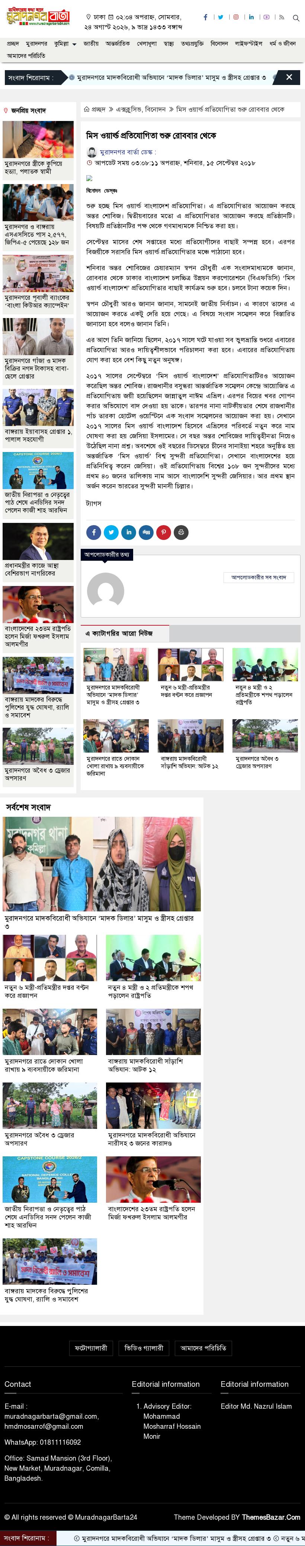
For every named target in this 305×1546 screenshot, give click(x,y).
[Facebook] (93, 532)
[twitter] (221, 17)
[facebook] (206, 17)
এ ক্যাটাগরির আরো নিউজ (119, 634)
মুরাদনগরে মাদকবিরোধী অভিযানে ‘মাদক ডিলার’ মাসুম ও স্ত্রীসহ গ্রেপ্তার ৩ (133, 77)
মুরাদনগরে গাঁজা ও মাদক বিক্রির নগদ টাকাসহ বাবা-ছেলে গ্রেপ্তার (37, 368)
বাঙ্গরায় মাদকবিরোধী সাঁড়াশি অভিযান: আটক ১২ (189, 762)
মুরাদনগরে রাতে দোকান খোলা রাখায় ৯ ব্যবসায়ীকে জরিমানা (115, 766)
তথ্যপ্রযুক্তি (192, 44)
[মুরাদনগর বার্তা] (38, 16)
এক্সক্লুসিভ (128, 109)
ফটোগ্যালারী (91, 1348)
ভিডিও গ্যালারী (144, 1348)
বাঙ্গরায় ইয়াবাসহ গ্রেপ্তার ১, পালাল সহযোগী (39, 435)
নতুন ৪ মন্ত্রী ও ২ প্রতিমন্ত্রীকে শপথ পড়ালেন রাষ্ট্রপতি (264, 695)
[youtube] (267, 17)
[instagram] (236, 17)
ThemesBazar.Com (271, 1517)
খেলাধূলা (147, 44)
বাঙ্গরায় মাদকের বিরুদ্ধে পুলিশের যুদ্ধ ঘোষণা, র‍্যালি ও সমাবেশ (37, 707)
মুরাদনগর (36, 44)
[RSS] (282, 17)
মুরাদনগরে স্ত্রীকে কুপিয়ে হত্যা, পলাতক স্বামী (33, 168)
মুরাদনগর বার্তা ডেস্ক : (127, 152)
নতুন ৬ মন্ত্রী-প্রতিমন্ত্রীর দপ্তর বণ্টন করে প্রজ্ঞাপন (186, 691)
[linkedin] (252, 17)
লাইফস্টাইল (249, 44)
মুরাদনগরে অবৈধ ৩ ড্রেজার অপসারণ (257, 762)
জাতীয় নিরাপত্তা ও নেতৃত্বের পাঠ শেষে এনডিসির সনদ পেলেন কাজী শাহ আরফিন (37, 502)
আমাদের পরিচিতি (26, 56)
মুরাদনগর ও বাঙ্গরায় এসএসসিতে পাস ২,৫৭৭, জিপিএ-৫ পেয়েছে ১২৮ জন (37, 234)
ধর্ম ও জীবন (283, 44)
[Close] (282, 79)
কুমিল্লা (61, 44)
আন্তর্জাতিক (118, 44)
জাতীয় (91, 44)
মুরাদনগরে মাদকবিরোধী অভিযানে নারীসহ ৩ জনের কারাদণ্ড (152, 1139)
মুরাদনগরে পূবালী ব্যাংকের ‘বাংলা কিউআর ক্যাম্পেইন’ (37, 301)
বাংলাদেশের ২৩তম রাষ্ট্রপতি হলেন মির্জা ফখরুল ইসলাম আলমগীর (38, 636)
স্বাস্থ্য (169, 44)
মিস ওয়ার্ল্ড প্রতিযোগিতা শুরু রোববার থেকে (230, 109)
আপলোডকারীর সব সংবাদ (258, 577)
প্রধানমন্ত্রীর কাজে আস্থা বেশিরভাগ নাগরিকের (32, 569)
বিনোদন (219, 44)
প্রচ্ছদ (13, 44)
